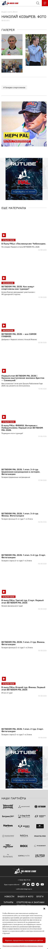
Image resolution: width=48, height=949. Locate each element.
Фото (15, 12)
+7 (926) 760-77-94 (24, 880)
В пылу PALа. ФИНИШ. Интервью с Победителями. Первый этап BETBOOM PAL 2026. (22, 427)
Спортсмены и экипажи (30, 902)
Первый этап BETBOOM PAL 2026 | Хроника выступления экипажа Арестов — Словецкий (22, 378)
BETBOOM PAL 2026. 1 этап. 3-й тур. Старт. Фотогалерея (23, 556)
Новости (9, 896)
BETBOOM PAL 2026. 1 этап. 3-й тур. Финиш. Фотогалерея (20, 514)
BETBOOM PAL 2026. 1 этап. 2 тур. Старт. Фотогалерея (22, 730)
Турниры (8, 902)
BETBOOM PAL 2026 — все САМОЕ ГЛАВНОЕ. (19, 335)
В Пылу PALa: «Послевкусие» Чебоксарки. (23, 243)
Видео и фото (6, 12)
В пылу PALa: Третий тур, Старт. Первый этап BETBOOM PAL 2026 (22, 601)
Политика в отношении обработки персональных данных (23, 946)
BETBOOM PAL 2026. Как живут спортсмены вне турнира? (17, 287)
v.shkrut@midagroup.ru (24, 889)
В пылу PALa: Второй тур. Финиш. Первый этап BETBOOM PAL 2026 (23, 688)
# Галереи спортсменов (14, 87)
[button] (44, 908)
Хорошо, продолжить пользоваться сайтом (24, 940)
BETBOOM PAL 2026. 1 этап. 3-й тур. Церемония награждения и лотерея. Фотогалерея (20, 471)
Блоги (40, 896)
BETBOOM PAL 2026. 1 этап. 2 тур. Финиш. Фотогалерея (23, 643)
